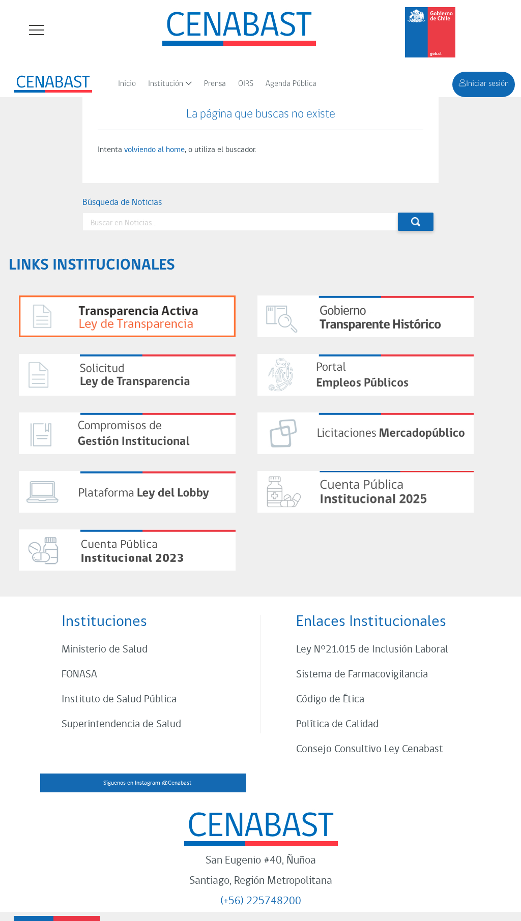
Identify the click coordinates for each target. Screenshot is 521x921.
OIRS (245, 84)
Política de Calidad (337, 724)
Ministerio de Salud (105, 649)
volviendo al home (154, 150)
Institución (165, 84)
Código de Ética (330, 699)
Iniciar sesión (487, 84)
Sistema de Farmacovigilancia (362, 674)
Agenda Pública (291, 84)
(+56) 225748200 (260, 901)
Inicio (127, 84)
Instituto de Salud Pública (119, 699)
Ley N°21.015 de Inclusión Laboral (372, 649)
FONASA (79, 674)
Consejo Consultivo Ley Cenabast (369, 749)
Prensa (215, 84)
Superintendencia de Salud (121, 724)
